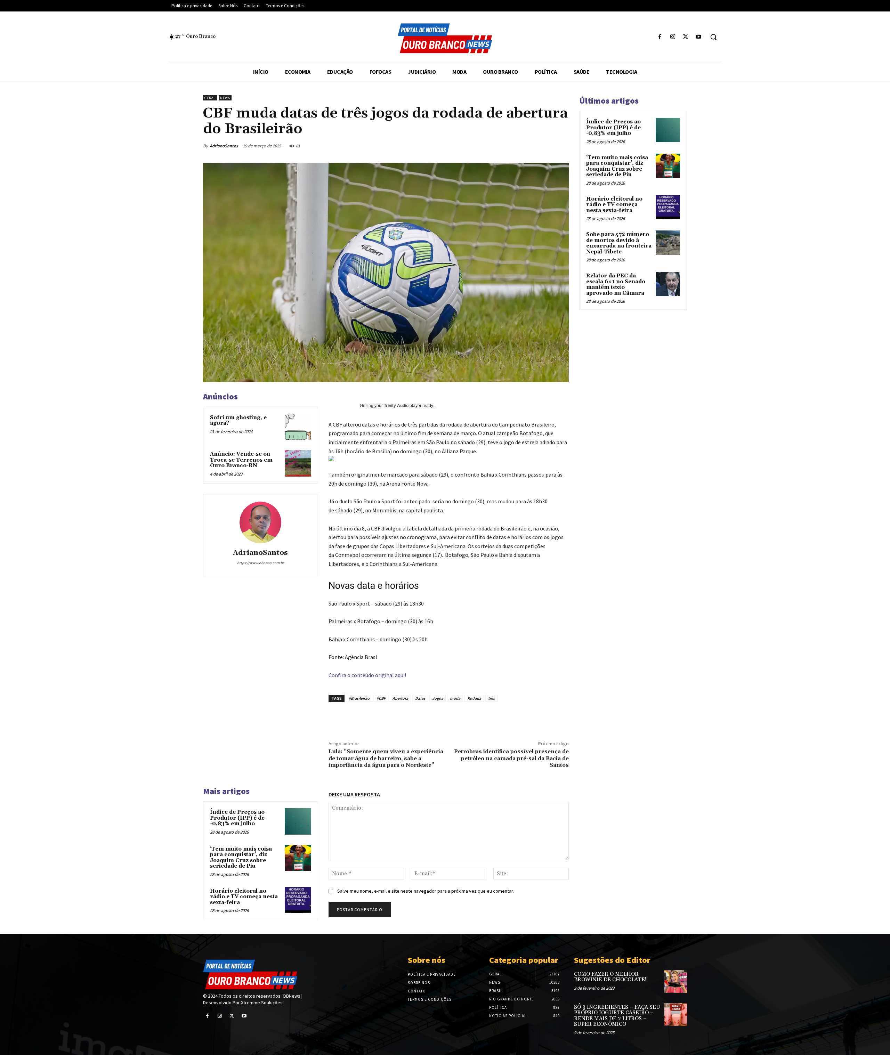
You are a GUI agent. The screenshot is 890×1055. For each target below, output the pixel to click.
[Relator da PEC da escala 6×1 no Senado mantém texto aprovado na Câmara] (668, 284)
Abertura (400, 698)
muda (455, 698)
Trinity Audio (396, 405)
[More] (567, 146)
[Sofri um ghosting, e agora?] (298, 427)
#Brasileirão (359, 698)
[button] (713, 37)
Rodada (474, 698)
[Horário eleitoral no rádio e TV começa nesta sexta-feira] (298, 900)
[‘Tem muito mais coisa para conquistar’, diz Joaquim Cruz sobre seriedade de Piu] (298, 858)
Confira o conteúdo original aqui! (367, 675)
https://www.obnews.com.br (260, 562)
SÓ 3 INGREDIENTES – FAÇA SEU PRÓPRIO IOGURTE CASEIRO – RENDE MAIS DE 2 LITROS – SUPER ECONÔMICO (617, 1016)
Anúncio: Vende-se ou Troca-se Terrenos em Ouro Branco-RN (241, 460)
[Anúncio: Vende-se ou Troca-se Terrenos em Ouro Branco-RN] (298, 463)
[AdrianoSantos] (260, 522)
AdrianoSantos (224, 146)
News (225, 98)
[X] (685, 37)
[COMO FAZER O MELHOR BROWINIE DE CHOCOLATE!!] (675, 981)
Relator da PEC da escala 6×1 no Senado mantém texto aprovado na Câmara (615, 285)
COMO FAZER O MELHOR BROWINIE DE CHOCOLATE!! (611, 977)
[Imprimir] (535, 146)
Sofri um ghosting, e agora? (238, 420)
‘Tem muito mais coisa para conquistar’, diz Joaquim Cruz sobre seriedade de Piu (241, 858)
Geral (210, 98)
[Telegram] (551, 146)
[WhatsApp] (503, 146)
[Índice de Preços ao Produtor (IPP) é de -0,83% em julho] (298, 821)
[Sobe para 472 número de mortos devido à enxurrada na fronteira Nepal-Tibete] (668, 242)
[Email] (519, 146)
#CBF (381, 698)
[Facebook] (659, 37)
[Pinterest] (487, 146)
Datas (420, 698)
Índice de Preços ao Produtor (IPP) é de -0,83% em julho (237, 818)
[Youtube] (698, 37)
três (491, 698)
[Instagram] (672, 37)
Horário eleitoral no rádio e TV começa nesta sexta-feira (244, 897)
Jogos (437, 698)
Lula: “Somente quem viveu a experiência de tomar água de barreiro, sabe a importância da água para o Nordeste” (386, 758)
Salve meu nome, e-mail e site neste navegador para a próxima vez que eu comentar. (425, 891)
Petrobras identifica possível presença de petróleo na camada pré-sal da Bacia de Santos (511, 758)
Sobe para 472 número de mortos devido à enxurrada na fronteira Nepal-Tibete (619, 243)
